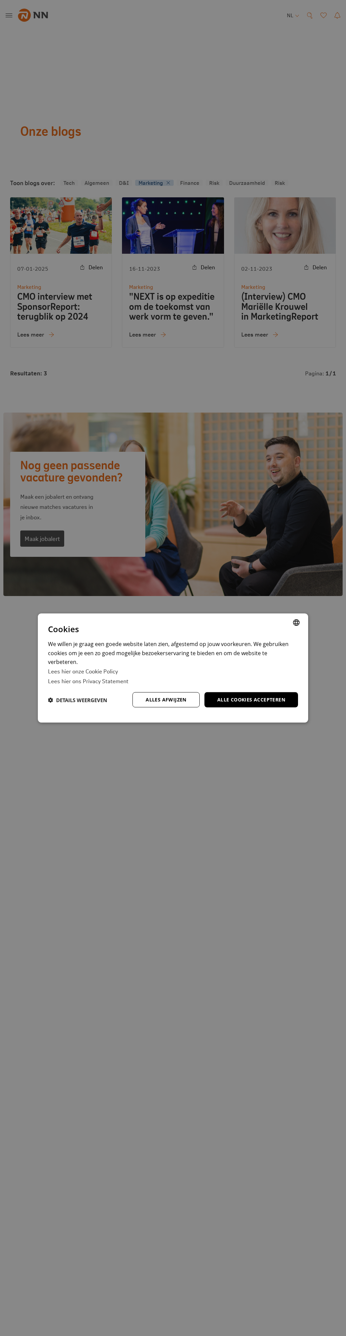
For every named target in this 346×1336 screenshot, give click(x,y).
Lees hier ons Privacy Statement (88, 680)
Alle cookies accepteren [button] (251, 699)
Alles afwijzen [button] (166, 699)
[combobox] (296, 622)
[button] (77, 699)
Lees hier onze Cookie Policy (83, 671)
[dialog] (173, 668)
